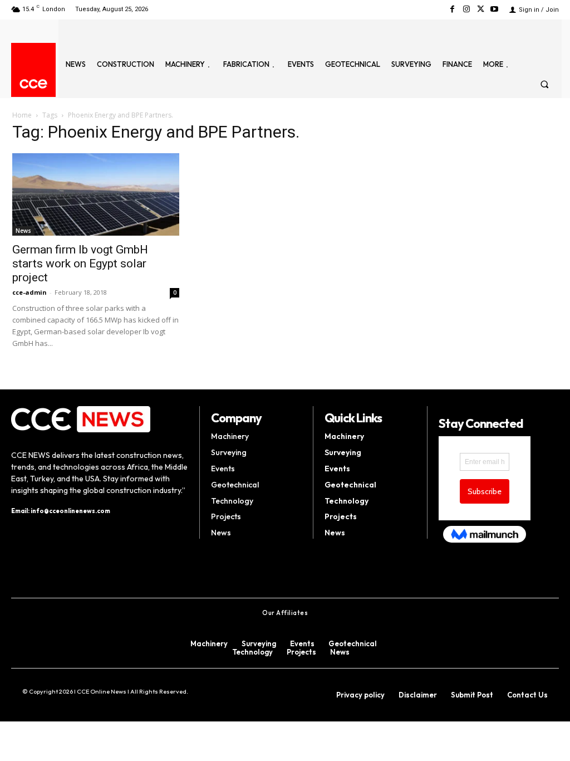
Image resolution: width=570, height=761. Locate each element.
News (23, 231)
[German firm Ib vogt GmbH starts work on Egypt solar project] (95, 194)
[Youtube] (495, 9)
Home (22, 115)
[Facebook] (452, 9)
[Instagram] (466, 9)
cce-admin (29, 292)
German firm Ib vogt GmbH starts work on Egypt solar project (80, 263)
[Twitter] (481, 9)
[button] (544, 84)
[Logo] (33, 84)
